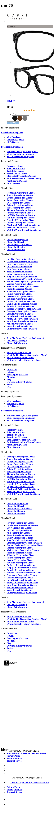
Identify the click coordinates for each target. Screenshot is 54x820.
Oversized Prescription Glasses (21, 220)
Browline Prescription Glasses (21, 227)
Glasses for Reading (16, 247)
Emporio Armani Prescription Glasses (24, 279)
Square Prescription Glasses (20, 195)
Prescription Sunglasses (12, 147)
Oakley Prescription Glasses (20, 274)
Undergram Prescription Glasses (22, 329)
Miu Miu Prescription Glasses (20, 299)
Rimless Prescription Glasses (20, 213)
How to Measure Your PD (19, 352)
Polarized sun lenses (16, 168)
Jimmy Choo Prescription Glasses (22, 319)
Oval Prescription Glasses (18, 203)
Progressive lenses (15, 166)
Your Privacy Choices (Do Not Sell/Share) (26, 753)
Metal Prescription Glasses (19, 208)
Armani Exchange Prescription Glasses (25, 281)
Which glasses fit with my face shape (24, 360)
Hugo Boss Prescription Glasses (21, 316)
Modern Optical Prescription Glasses (24, 309)
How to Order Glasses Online (20, 357)
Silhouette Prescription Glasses (21, 291)
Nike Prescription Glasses (18, 269)
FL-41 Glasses (13, 183)
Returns (10, 372)
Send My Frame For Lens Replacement (25, 338)
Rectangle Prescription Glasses (21, 193)
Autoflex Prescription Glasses (20, 306)
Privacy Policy (13, 756)
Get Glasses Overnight (17, 340)
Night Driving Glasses (17, 181)
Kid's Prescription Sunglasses (20, 156)
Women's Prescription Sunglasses (22, 151)
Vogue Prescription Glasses (19, 326)
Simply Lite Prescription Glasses (22, 304)
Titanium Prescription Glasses (21, 210)
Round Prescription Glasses (20, 200)
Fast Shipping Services (17, 374)
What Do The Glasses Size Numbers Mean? (27, 355)
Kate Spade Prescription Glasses (22, 321)
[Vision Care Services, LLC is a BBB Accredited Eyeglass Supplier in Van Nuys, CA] (11, 663)
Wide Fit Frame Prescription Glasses (24, 230)
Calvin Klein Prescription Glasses (22, 261)
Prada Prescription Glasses (19, 271)
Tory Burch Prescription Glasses (22, 276)
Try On (13, 123)
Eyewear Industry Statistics (19, 382)
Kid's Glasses (13, 142)
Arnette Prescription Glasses (20, 324)
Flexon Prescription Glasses (19, 294)
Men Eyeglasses (14, 137)
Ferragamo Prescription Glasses (22, 311)
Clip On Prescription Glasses (20, 223)
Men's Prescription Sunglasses (21, 154)
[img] (24, 110)
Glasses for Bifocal (15, 242)
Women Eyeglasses (15, 139)
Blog (9, 379)
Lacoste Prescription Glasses (20, 296)
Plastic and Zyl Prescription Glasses (23, 225)
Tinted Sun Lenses (15, 171)
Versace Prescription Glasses (20, 284)
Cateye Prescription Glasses (20, 198)
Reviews (10, 384)
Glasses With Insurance (18, 343)
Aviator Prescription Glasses (20, 205)
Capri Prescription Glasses (19, 264)
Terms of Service (14, 761)
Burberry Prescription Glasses (21, 301)
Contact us (12, 369)
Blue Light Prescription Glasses (21, 176)
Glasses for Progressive (17, 239)
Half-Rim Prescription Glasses (21, 215)
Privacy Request (14, 758)
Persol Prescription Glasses (19, 289)
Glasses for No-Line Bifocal (19, 244)
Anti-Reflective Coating (24, 178)
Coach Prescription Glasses (19, 266)
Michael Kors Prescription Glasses (23, 286)
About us (11, 377)
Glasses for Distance (16, 249)
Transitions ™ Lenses (17, 173)
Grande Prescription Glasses (20, 314)
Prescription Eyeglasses (12, 132)
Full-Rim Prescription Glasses (20, 218)
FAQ (9, 387)
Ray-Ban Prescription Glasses (20, 259)
